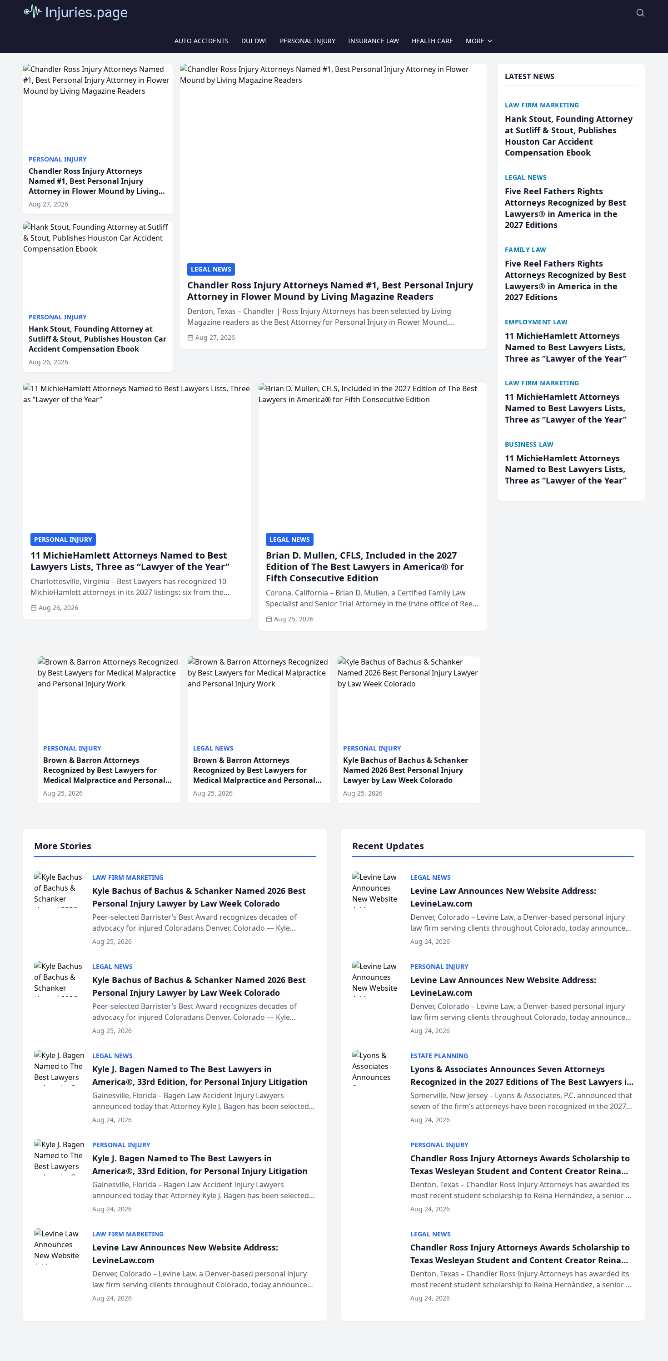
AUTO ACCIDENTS (201, 40)
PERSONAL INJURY (307, 40)
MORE (475, 40)
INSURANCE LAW (373, 40)
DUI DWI (254, 40)
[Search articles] (640, 12)
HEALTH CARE (432, 40)
